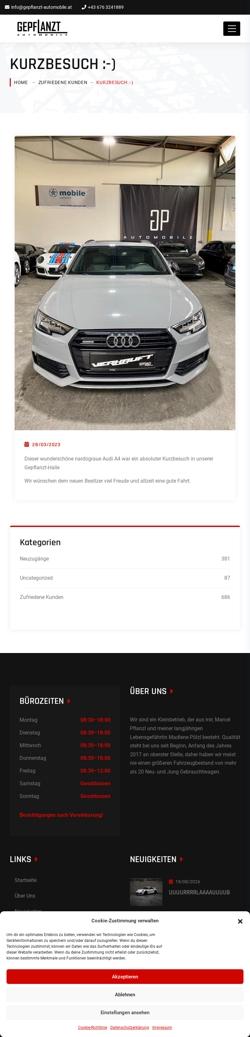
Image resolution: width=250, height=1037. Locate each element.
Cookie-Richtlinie (92, 1027)
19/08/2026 (187, 881)
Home (21, 82)
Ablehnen (125, 995)
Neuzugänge (34, 559)
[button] (240, 920)
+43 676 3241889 (106, 7)
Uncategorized (36, 578)
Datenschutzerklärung (129, 1027)
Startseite (25, 880)
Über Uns (25, 896)
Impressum (162, 1027)
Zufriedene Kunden (63, 82)
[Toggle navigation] (231, 28)
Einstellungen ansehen (125, 1013)
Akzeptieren (125, 977)
